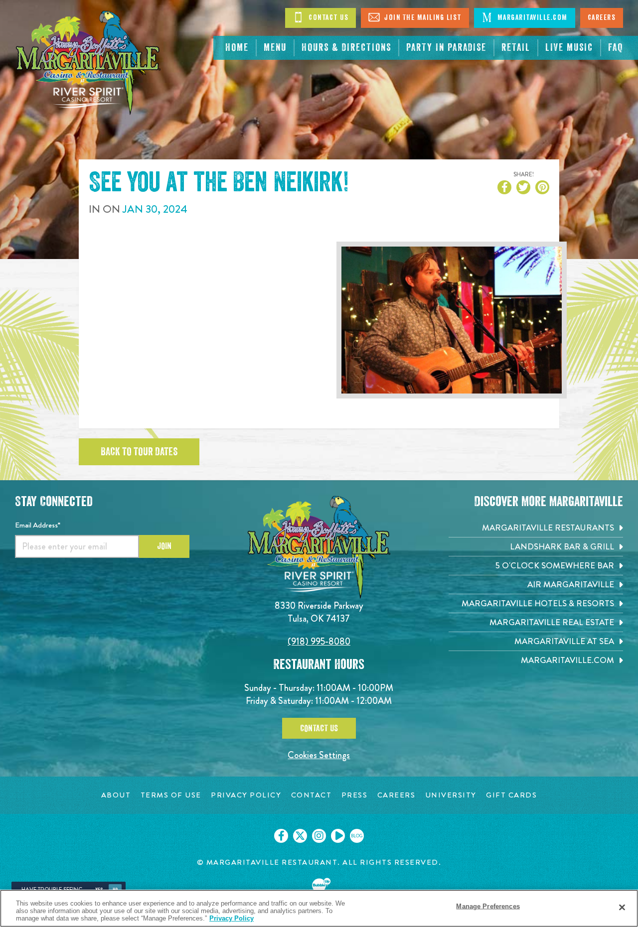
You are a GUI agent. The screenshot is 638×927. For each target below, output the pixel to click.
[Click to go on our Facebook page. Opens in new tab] (281, 836)
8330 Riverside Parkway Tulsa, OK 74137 (319, 612)
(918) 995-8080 (319, 641)
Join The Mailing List (422, 17)
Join (164, 545)
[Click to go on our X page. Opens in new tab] (300, 836)
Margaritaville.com (531, 17)
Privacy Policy (231, 918)
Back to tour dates (139, 451)
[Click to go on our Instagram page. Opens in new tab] (319, 836)
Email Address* (37, 525)
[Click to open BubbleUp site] (319, 888)
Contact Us (328, 17)
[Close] (622, 907)
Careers (602, 17)
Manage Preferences (487, 906)
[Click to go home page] (88, 63)
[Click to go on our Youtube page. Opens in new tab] (338, 836)
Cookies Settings (319, 755)
